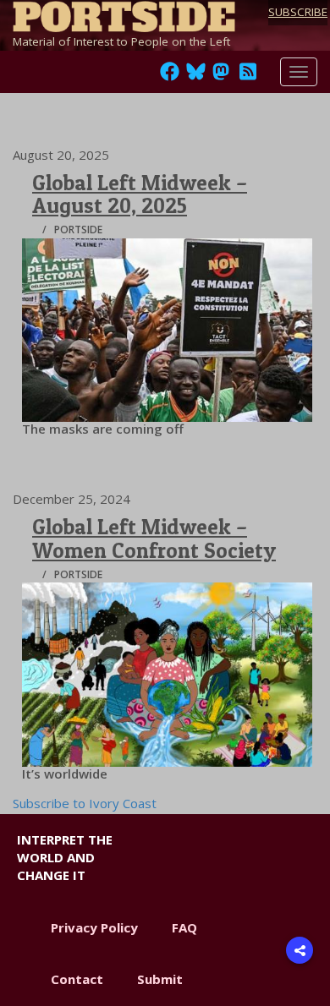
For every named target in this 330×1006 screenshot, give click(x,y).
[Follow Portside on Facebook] (170, 76)
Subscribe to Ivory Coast (85, 803)
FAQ (184, 927)
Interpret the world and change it (65, 857)
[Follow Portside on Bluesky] (197, 76)
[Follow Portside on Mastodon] (221, 76)
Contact (77, 978)
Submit (160, 978)
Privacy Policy (94, 927)
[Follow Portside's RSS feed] (248, 76)
